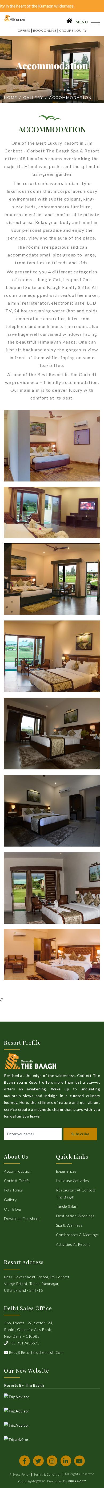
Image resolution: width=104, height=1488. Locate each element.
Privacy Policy (20, 1474)
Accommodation (18, 1171)
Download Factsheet (22, 1218)
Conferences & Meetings (77, 1234)
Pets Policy (13, 1190)
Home (10, 97)
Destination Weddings (75, 1216)
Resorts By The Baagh (24, 1385)
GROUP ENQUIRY (73, 30)
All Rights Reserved (79, 1474)
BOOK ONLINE (45, 30)
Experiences (66, 1171)
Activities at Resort (73, 1244)
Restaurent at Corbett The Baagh (75, 1193)
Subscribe (80, 1134)
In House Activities (72, 1180)
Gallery (33, 97)
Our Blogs (13, 1209)
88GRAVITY (77, 1481)
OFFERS (24, 30)
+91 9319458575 (23, 1343)
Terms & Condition (48, 1474)
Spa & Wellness (69, 1225)
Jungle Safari (67, 1206)
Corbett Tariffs (17, 1180)
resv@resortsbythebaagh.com (35, 1352)
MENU (82, 22)
